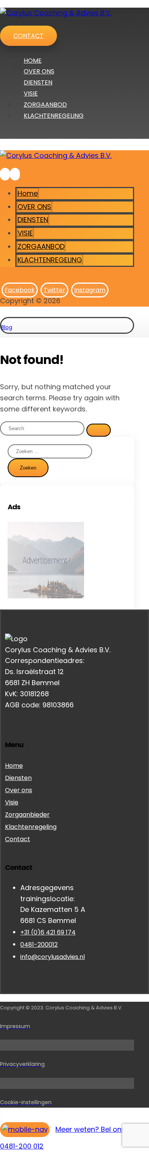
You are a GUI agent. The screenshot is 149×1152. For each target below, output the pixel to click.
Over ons (18, 790)
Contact (17, 839)
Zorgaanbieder (27, 814)
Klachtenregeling (31, 826)
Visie (11, 802)
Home (14, 765)
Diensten (18, 777)
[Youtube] (8, 716)
